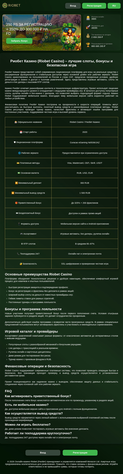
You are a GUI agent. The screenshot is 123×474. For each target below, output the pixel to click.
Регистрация (94, 5)
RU (114, 5)
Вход (73, 5)
